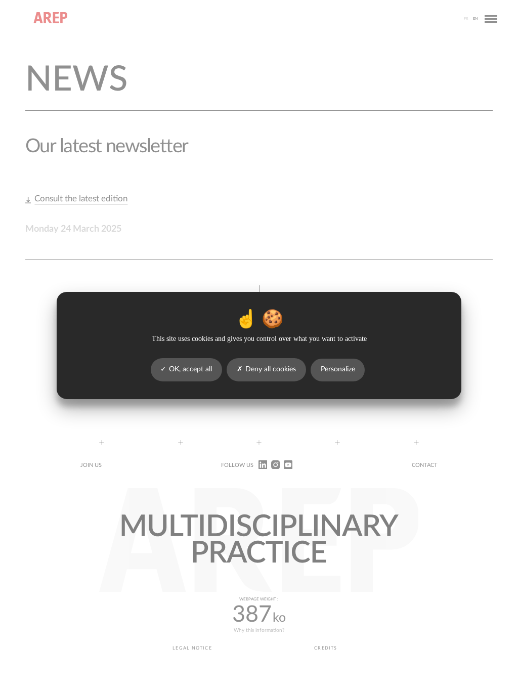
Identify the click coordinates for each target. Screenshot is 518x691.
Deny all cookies (270, 369)
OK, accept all (190, 369)
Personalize (338, 369)
